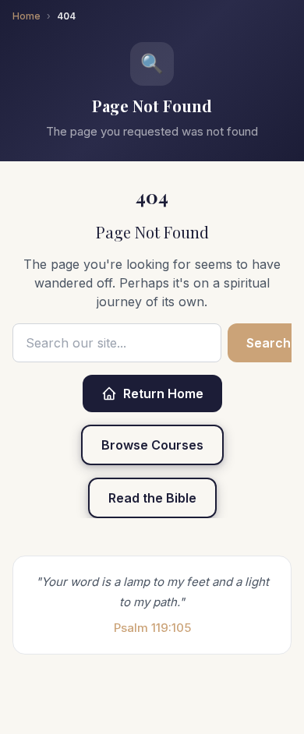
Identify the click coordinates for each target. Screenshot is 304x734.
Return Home (163, 393)
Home (26, 16)
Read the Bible (152, 498)
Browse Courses (152, 445)
